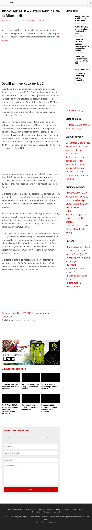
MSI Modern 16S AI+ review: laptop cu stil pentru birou (82, 30)
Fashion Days (74, 128)
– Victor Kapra (73, 257)
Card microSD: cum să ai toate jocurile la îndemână (10, 387)
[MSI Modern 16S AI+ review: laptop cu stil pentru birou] (69, 27)
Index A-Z (56, 512)
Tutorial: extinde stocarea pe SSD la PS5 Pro (49, 387)
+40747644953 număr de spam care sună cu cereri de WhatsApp (77, 197)
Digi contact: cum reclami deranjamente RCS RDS (77, 175)
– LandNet (71, 264)
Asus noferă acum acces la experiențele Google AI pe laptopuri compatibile (82, 75)
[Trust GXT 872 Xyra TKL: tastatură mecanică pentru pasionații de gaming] (69, 40)
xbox (35, 320)
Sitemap (50, 509)
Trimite (30, 489)
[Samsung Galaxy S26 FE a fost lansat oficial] (69, 17)
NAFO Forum (74, 286)
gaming (18, 320)
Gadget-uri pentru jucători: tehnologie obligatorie (30, 407)
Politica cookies (77, 509)
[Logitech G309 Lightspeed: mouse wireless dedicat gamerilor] (50, 398)
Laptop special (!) (74, 110)
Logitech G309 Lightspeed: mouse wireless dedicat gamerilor (49, 408)
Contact (46, 512)
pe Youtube (45, 177)
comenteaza (45, 20)
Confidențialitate (62, 509)
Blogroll (41, 509)
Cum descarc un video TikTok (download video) (77, 229)
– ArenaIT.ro (72, 254)
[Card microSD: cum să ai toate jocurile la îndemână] (11, 377)
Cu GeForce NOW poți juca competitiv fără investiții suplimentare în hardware (10, 409)
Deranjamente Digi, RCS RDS (16, 313)
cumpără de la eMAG (78, 124)
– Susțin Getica (73, 282)
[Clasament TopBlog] (77, 297)
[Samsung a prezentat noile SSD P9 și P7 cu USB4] (69, 57)
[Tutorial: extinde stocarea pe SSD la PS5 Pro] (50, 377)
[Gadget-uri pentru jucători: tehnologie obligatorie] (31, 398)
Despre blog (30, 509)
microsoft (27, 320)
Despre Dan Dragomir (14, 509)
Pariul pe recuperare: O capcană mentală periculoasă (30, 387)
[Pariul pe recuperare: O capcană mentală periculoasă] (31, 377)
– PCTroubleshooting (76, 275)
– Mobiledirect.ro (74, 246)
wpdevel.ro (52, 522)
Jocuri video (32, 20)
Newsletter (36, 512)
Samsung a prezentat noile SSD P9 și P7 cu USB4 (81, 60)
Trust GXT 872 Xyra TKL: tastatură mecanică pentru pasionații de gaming (81, 45)
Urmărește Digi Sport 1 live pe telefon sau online (77, 207)
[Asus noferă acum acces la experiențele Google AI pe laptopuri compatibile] (69, 70)
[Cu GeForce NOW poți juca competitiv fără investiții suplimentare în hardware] (11, 398)
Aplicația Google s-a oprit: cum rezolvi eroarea (76, 218)
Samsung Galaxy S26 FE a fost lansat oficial (81, 18)
